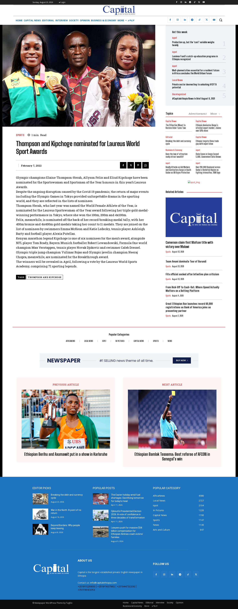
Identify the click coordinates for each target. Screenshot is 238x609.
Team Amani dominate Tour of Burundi (186, 261)
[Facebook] (176, 2)
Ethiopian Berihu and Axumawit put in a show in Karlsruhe (65, 454)
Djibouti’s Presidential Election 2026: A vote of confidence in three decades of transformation (128, 514)
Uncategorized (179, 94)
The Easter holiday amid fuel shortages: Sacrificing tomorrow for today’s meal (127, 497)
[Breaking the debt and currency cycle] (40, 498)
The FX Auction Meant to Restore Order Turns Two (176, 126)
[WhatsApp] (145, 165)
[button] (221, 20)
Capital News (171, 121)
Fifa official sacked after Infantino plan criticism (192, 274)
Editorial (169, 137)
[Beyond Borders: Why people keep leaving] (40, 529)
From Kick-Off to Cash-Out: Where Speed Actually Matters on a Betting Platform (192, 288)
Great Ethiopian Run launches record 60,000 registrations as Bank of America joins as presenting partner (189, 307)
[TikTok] (195, 2)
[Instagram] (181, 2)
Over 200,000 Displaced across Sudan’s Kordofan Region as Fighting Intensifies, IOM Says (208, 170)
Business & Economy (174, 150)
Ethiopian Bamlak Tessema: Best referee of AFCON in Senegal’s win (172, 456)
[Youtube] (203, 2)
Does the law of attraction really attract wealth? (176, 155)
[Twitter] (199, 2)
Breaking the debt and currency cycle (178, 142)
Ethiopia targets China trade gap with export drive (207, 142)
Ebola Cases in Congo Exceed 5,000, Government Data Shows (208, 155)
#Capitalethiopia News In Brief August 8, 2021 (193, 98)
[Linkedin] (185, 2)
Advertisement (198, 113)
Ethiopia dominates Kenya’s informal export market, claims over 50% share (208, 128)
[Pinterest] (138, 165)
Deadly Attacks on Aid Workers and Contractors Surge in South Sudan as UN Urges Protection (178, 170)
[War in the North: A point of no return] (40, 514)
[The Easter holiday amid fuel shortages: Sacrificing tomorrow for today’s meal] (100, 498)
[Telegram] (190, 2)
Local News (177, 80)
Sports (20, 135)
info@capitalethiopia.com (103, 582)
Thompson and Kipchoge (45, 277)
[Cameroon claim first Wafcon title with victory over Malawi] (194, 217)
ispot (174, 38)
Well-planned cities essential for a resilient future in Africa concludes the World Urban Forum (195, 72)
